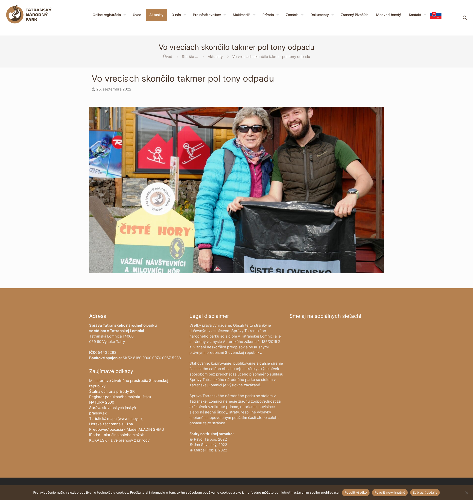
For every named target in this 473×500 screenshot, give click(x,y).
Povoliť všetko (355, 492)
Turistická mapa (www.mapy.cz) (116, 418)
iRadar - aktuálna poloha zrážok (116, 434)
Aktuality (215, 56)
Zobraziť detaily (425, 492)
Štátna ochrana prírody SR (112, 391)
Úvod (167, 56)
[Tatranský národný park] (29, 15)
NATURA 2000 (101, 402)
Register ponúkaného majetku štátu (120, 396)
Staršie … (190, 56)
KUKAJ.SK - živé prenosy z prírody (119, 440)
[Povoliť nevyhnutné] (466, 492)
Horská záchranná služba (111, 424)
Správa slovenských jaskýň (112, 407)
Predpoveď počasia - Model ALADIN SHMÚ (126, 429)
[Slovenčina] (435, 18)
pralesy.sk (98, 413)
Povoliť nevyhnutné (389, 492)
